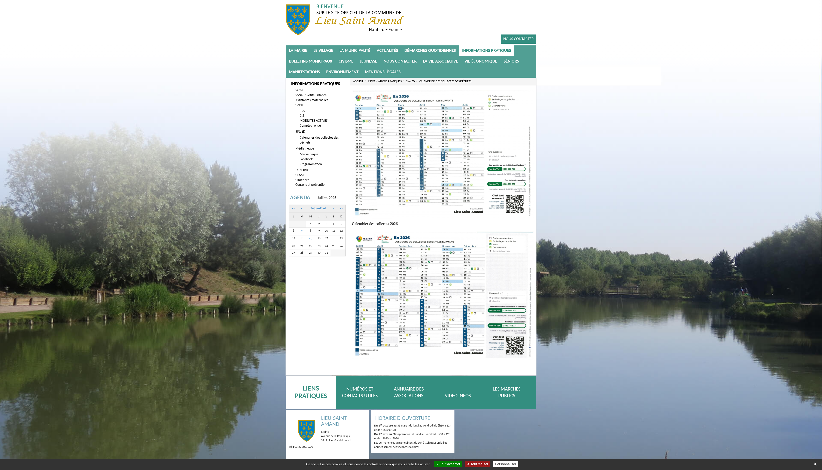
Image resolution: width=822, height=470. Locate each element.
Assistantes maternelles (311, 100)
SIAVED (300, 131)
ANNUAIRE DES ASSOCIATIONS (409, 392)
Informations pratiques (486, 51)
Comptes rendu (310, 125)
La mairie (298, 51)
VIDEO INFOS (458, 396)
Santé (299, 90)
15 (310, 239)
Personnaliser (505, 464)
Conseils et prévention (310, 185)
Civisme (346, 61)
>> (341, 208)
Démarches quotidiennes (430, 51)
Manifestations (304, 72)
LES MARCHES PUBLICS (507, 392)
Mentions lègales (383, 72)
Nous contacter (518, 39)
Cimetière (302, 180)
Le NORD (301, 170)
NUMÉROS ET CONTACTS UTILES (360, 392)
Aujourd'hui (318, 208)
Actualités (387, 51)
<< (293, 208)
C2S (302, 111)
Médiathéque (304, 148)
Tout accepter (449, 464)
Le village (323, 51)
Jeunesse (368, 61)
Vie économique (481, 61)
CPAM (299, 175)
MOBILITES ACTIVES (314, 121)
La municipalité (355, 51)
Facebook (306, 159)
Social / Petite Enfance (311, 95)
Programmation (311, 164)
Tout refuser (479, 464)
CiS (302, 116)
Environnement (342, 72)
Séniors (511, 61)
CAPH (299, 105)
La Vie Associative (440, 61)
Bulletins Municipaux (310, 61)
